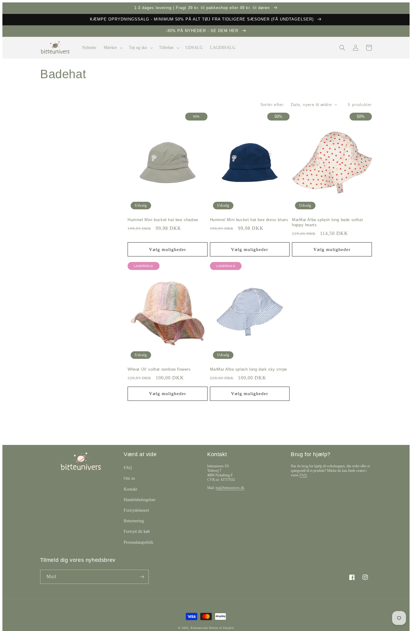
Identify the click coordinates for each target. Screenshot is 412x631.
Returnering (134, 521)
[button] (112, 47)
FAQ (128, 467)
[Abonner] (141, 577)
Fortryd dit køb (137, 531)
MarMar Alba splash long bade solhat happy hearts (327, 222)
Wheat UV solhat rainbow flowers (159, 369)
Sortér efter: (272, 104)
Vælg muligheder (167, 249)
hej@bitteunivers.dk (230, 488)
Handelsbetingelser (140, 499)
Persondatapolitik (138, 542)
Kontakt (130, 489)
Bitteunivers (199, 627)
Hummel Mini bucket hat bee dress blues (249, 219)
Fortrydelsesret (136, 510)
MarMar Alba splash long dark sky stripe (248, 369)
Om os (129, 478)
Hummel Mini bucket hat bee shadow (163, 219)
